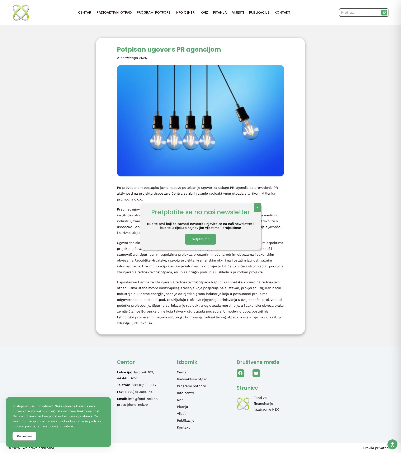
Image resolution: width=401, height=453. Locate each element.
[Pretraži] (384, 12)
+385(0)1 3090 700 (146, 385)
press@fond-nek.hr (132, 405)
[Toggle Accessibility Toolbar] (392, 444)
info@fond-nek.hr (142, 399)
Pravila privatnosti (378, 448)
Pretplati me (200, 239)
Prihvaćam (24, 436)
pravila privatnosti (62, 426)
